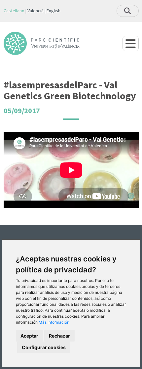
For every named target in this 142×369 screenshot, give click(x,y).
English (53, 11)
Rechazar (59, 336)
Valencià (35, 11)
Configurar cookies (44, 347)
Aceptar (29, 336)
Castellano (14, 11)
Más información (54, 322)
